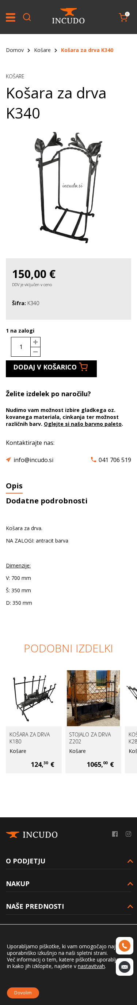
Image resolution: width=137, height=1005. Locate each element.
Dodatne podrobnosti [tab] (47, 501)
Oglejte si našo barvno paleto (83, 423)
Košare (42, 49)
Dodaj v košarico (45, 367)
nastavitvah (91, 966)
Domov (15, 49)
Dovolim (23, 993)
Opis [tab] (14, 486)
